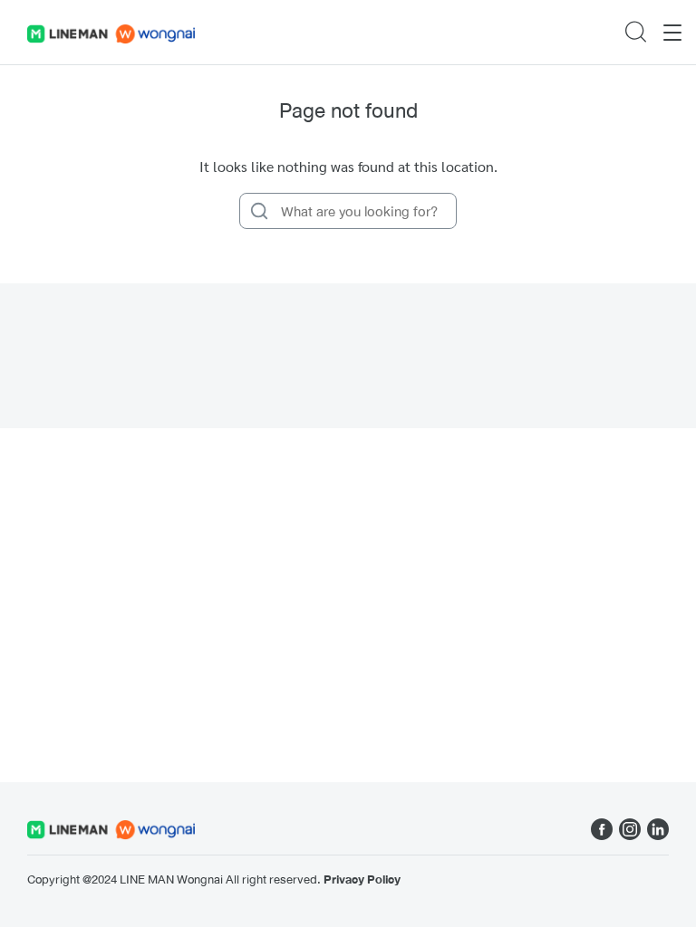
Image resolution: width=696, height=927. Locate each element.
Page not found (348, 110)
